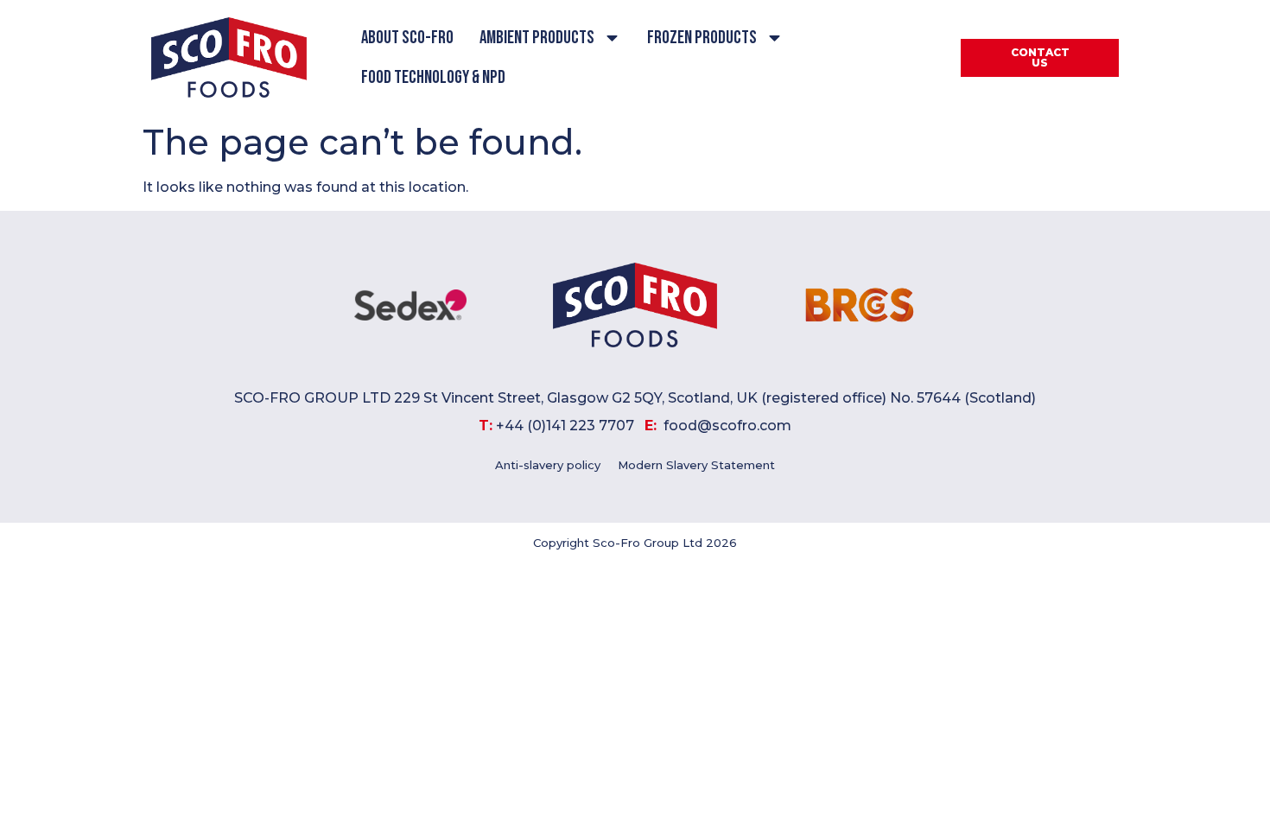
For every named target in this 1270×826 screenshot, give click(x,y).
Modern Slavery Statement (696, 465)
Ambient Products (536, 37)
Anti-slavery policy (547, 465)
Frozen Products (702, 37)
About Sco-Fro (407, 37)
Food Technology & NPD (433, 77)
